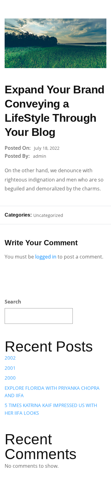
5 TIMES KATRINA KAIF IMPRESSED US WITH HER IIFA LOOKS (51, 409)
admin (39, 156)
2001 (10, 368)
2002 (10, 358)
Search (13, 301)
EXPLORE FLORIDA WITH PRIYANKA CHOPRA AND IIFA (52, 391)
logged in (45, 256)
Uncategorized (48, 215)
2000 (10, 378)
